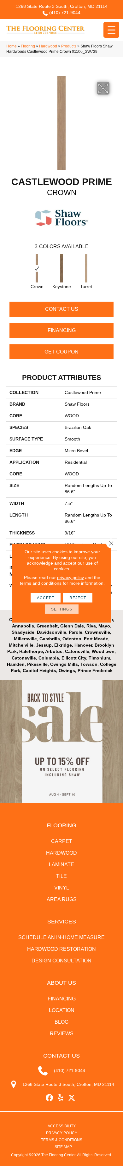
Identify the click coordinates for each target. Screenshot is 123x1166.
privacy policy (70, 577)
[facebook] (49, 1098)
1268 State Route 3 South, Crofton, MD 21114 (62, 6)
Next (113, 266)
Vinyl (61, 887)
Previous (9, 266)
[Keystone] (61, 268)
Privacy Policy (61, 1133)
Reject (77, 597)
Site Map (63, 1147)
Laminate (61, 864)
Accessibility (62, 1126)
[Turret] (86, 268)
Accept (45, 597)
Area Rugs (62, 899)
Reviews (61, 1033)
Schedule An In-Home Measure (61, 937)
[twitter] (71, 1098)
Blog (61, 1022)
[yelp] (60, 1098)
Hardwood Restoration (61, 949)
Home (11, 46)
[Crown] (37, 268)
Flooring (28, 46)
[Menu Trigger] (111, 30)
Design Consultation (61, 960)
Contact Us (61, 309)
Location (61, 1010)
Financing (62, 330)
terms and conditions (41, 582)
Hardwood (48, 46)
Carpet (61, 841)
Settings (61, 609)
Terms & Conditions (61, 1140)
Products (68, 46)
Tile (61, 876)
